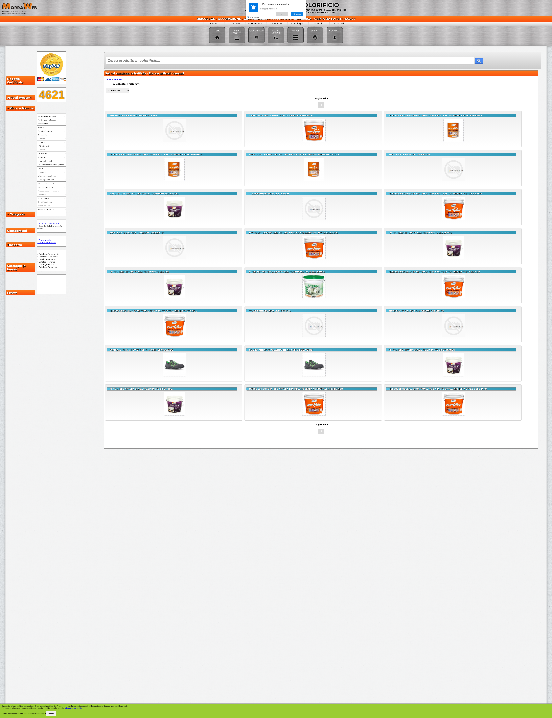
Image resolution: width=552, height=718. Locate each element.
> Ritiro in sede (44, 240)
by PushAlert (254, 17)
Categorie (234, 23)
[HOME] (217, 27)
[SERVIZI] (295, 27)
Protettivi (51, 194)
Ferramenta (255, 23)
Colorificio (276, 23)
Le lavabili (51, 172)
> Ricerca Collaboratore (48, 223)
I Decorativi (51, 138)
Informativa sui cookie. (73, 708)
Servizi (318, 23)
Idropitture (51, 157)
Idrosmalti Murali (51, 161)
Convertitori (51, 124)
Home (213, 23)
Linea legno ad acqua (51, 180)
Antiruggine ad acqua (51, 120)
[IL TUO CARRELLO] (256, 27)
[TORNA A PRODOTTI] (236, 27)
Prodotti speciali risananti (51, 191)
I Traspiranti (51, 153)
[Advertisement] (322, 460)
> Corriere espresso (46, 242)
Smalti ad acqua (51, 206)
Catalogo (117, 79)
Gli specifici (51, 135)
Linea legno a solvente (51, 176)
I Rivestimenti (51, 146)
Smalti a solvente (51, 202)
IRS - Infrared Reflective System (51, 165)
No (281, 14)
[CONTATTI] (315, 27)
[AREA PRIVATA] (334, 27)
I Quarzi (51, 142)
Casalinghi (297, 23)
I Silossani (51, 150)
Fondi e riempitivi (51, 131)
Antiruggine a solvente (51, 116)
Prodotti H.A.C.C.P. (51, 187)
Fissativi (51, 127)
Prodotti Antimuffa (51, 183)
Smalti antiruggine (51, 209)
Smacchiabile (51, 198)
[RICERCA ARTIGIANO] (276, 27)
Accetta (297, 14)
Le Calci (51, 168)
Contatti (339, 23)
